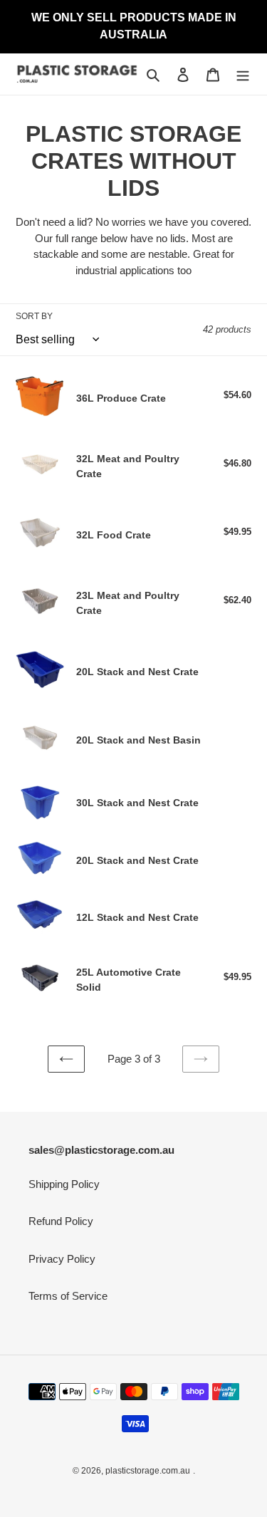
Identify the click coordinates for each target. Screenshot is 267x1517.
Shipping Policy (64, 1184)
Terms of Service (68, 1296)
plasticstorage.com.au (147, 1471)
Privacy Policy (61, 1259)
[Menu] (243, 74)
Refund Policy (60, 1221)
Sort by (34, 316)
